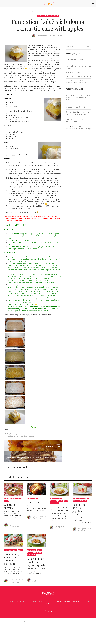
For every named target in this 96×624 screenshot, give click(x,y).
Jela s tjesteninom (56, 498)
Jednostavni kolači (10, 498)
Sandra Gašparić (72, 95)
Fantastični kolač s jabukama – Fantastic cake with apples (53, 12)
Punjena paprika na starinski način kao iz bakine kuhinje (78, 127)
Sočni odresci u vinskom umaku (59, 508)
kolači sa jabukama (32, 434)
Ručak (66, 500)
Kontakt (85, 601)
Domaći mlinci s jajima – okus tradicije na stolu (78, 113)
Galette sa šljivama (9, 506)
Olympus (28, 315)
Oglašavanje (76, 601)
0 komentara (15, 526)
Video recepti (54, 503)
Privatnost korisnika (63, 601)
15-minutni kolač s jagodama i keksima (79, 509)
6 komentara (61, 529)
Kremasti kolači (47, 15)
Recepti (24, 12)
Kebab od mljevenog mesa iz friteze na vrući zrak (78, 67)
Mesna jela (53, 500)
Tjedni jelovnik (37, 552)
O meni (48, 603)
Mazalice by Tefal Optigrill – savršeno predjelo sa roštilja (76, 81)
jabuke (6, 434)
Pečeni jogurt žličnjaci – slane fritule (78, 76)
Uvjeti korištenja (49, 601)
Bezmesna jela (31, 550)
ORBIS (27, 621)
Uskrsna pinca (35, 502)
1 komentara (83, 531)
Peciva (29, 498)
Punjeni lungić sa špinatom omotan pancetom (12, 558)
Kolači (29, 12)
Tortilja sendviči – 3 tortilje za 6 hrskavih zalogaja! (77, 61)
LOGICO (14, 621)
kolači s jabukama (17, 434)
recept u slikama (46, 434)
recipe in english (11, 436)
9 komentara (38, 519)
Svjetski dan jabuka (26, 436)
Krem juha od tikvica (73, 72)
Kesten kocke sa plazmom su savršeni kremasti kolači (78, 97)
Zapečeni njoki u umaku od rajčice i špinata (36, 562)
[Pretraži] (88, 47)
